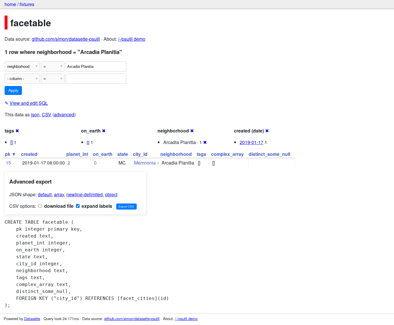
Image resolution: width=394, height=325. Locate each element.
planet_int (77, 154)
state (122, 154)
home (10, 4)
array (59, 194)
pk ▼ (10, 154)
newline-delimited (84, 194)
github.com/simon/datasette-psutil (66, 39)
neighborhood (176, 154)
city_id (140, 154)
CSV (46, 114)
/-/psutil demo (131, 39)
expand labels (96, 206)
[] (11, 142)
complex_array (227, 154)
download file (58, 206)
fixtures (27, 4)
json (35, 114)
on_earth (102, 154)
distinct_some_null (269, 154)
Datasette (32, 318)
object (111, 194)
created (29, 154)
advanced (64, 114)
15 (8, 162)
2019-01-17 (251, 142)
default (45, 194)
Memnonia (145, 162)
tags (201, 154)
